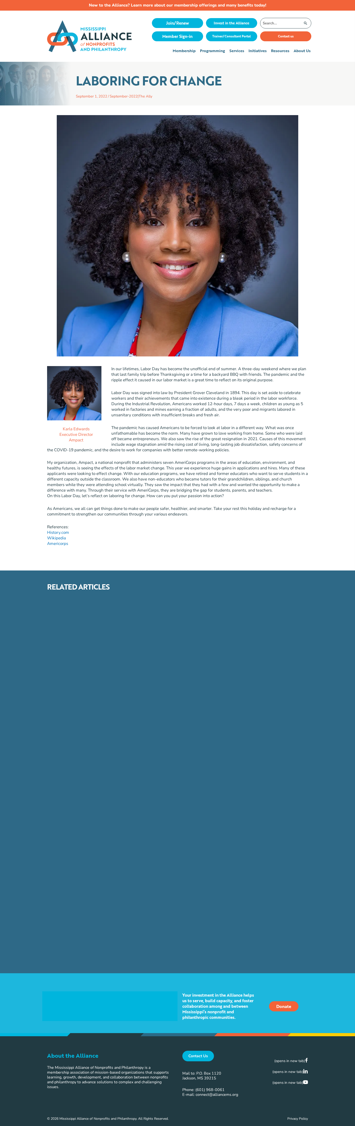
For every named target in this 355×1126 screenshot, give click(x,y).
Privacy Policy (297, 1118)
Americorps (57, 543)
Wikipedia (56, 538)
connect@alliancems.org (217, 1094)
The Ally (145, 96)
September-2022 (124, 96)
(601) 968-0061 (210, 1089)
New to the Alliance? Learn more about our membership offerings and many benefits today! (177, 5)
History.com (58, 532)
